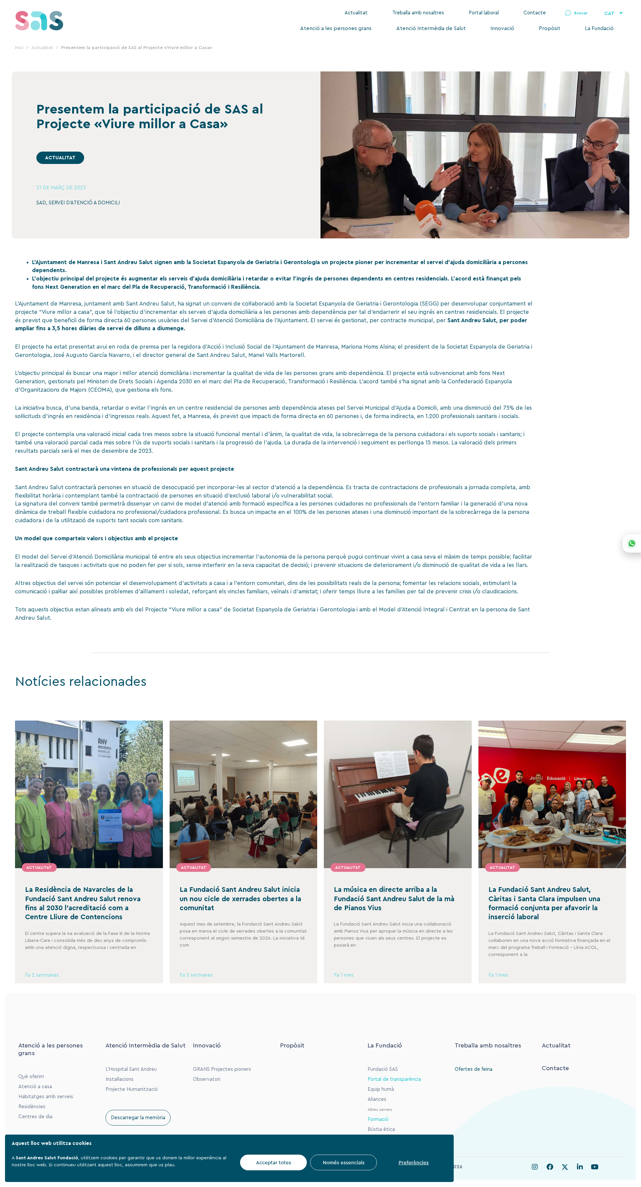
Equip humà (381, 1089)
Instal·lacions (119, 1079)
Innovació (502, 28)
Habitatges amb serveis (45, 1096)
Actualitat (356, 12)
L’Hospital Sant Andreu (131, 1069)
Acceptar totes (273, 1162)
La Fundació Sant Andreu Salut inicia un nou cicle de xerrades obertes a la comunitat (240, 899)
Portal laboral (484, 12)
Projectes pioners (231, 1069)
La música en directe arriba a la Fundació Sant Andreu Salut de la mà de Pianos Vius (394, 899)
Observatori (206, 1079)
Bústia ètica (381, 1129)
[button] (576, 13)
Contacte (534, 12)
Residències (31, 1106)
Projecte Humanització (131, 1089)
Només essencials (344, 1162)
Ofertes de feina (473, 1069)
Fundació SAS (383, 1069)
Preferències (414, 1162)
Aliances (377, 1099)
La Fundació (599, 28)
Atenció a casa (35, 1086)
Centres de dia (35, 1116)
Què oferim (31, 1076)
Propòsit (549, 28)
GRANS (201, 1069)
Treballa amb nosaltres (418, 12)
